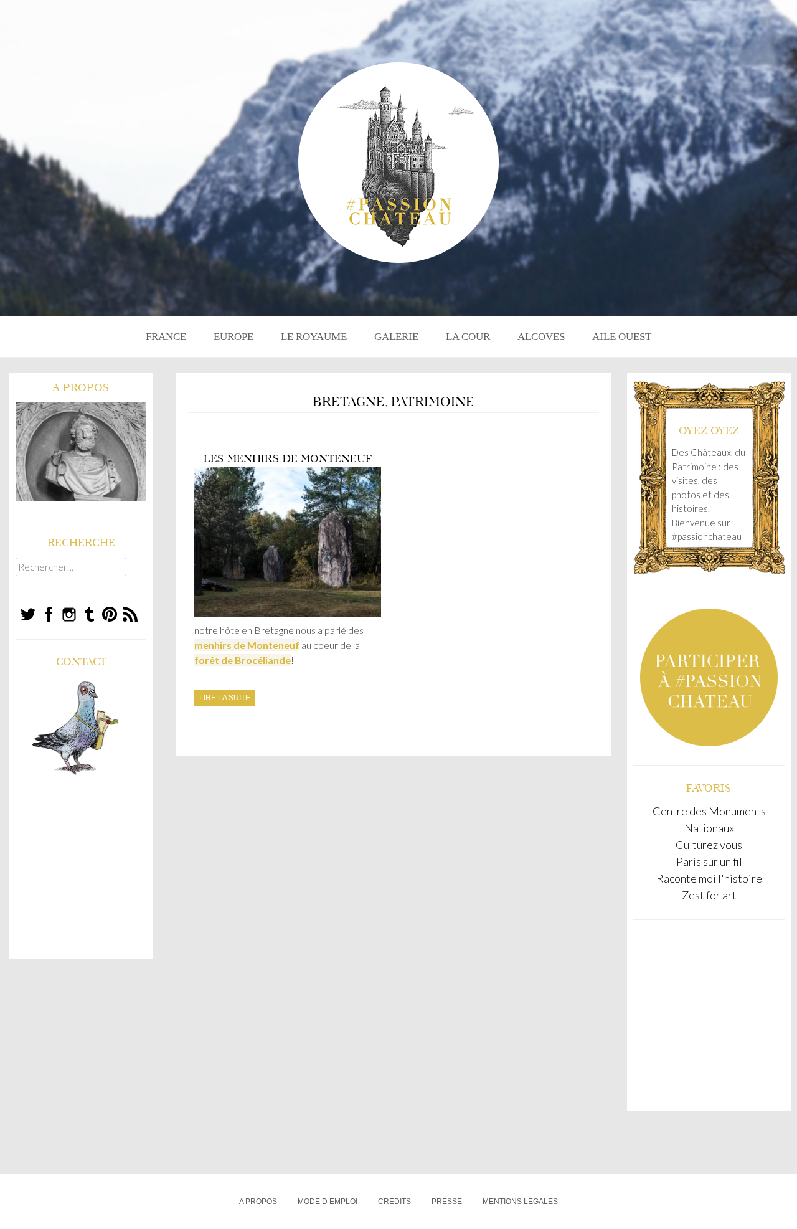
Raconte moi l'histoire (709, 878)
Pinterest (110, 614)
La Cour (468, 337)
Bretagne (349, 401)
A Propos (258, 1201)
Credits (394, 1201)
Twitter (28, 614)
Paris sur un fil (709, 861)
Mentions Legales (520, 1201)
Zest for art (709, 895)
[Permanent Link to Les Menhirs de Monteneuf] (287, 614)
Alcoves (541, 337)
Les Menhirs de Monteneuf (288, 458)
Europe (233, 337)
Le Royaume (314, 337)
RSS (130, 614)
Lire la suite (224, 697)
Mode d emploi (327, 1201)
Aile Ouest (621, 337)
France (166, 337)
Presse (447, 1201)
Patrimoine (432, 401)
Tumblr (89, 614)
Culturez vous (709, 845)
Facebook (49, 614)
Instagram (69, 614)
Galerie (396, 337)
